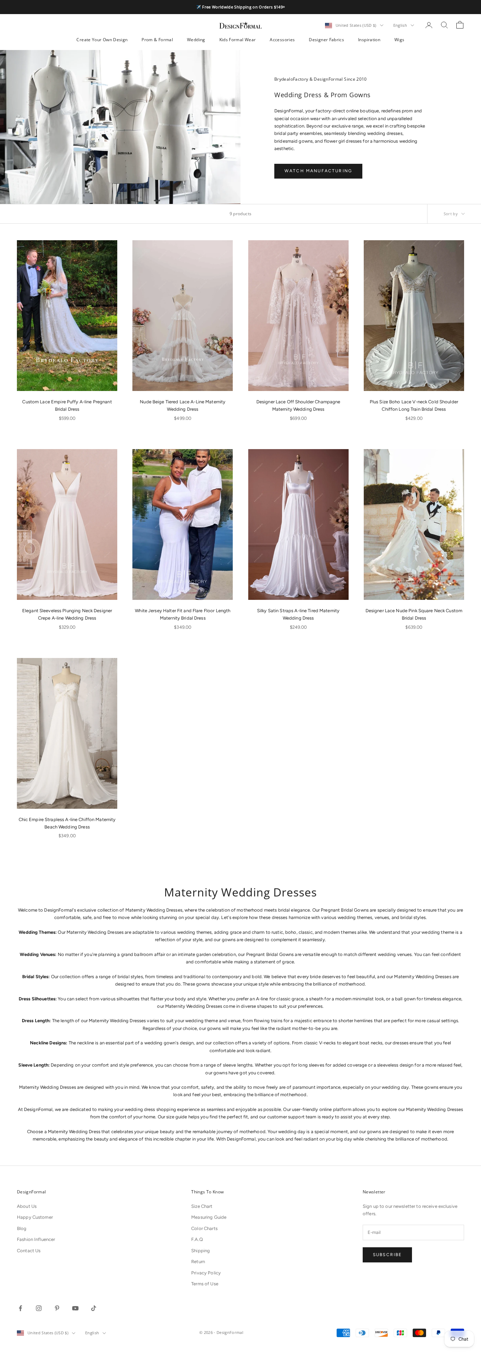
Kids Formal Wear (237, 40)
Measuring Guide (208, 1217)
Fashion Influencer (36, 1239)
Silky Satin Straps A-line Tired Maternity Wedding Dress (298, 614)
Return (198, 1261)
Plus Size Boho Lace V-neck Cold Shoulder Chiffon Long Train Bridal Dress (414, 405)
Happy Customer (35, 1217)
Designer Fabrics (326, 40)
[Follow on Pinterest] (57, 1308)
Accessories (282, 40)
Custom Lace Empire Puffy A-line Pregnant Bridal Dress (67, 405)
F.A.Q (197, 1239)
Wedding (196, 40)
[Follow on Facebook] (20, 1308)
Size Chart (201, 1206)
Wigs (399, 40)
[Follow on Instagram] (38, 1308)
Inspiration (369, 40)
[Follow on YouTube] (75, 1308)
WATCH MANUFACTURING (318, 170)
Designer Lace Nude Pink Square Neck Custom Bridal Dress (414, 614)
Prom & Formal (157, 40)
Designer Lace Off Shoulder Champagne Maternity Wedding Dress (298, 405)
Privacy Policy (206, 1272)
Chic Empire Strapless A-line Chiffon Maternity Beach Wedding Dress (67, 823)
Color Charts (204, 1228)
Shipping (200, 1250)
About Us (27, 1206)
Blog (22, 1228)
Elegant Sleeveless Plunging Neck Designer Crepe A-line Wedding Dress (67, 614)
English (400, 25)
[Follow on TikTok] (93, 1308)
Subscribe (387, 1254)
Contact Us (28, 1250)
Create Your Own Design (101, 40)
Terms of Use (204, 1283)
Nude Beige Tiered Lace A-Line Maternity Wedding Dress (182, 405)
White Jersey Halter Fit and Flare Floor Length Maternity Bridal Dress (182, 614)
